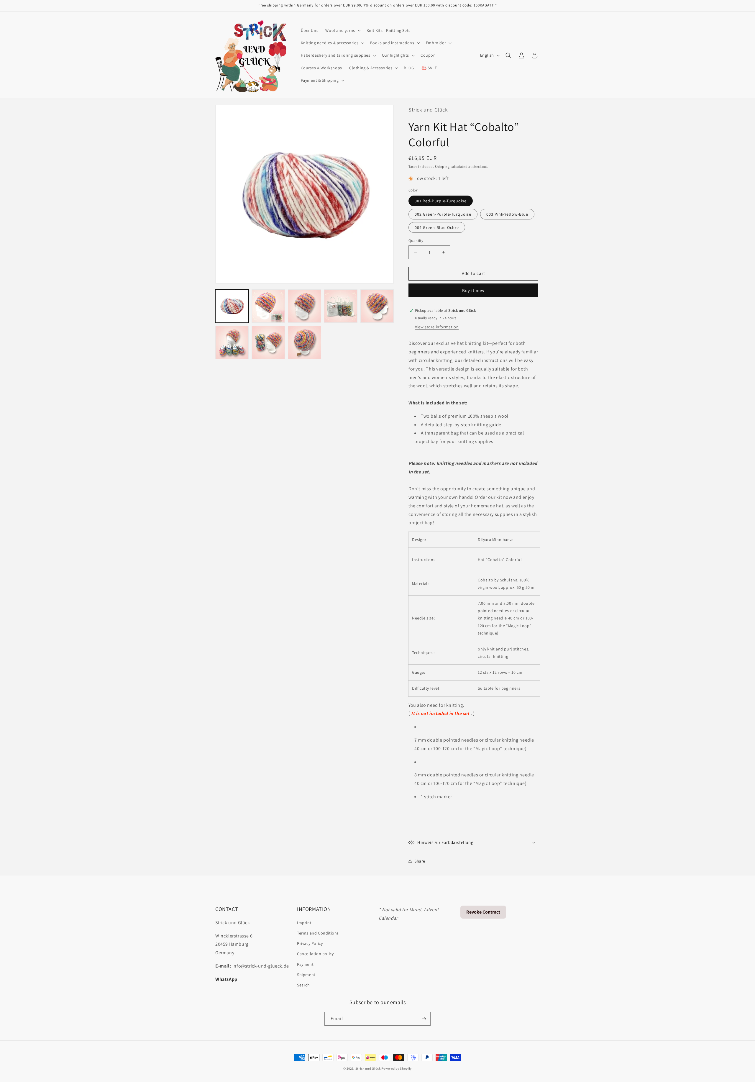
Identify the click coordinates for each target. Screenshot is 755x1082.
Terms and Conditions (318, 932)
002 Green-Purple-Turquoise (443, 214)
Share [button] (419, 861)
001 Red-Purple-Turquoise (441, 201)
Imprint (304, 922)
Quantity (415, 240)
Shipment (306, 974)
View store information (437, 326)
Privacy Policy (310, 943)
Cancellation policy (315, 953)
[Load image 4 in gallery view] (340, 306)
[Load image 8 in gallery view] (304, 342)
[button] (342, 30)
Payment (305, 964)
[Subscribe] (423, 1019)
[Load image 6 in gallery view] (232, 342)
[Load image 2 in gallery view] (268, 306)
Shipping (442, 166)
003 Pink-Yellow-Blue (507, 214)
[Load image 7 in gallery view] (268, 342)
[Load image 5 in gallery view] (377, 306)
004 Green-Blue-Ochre (437, 227)
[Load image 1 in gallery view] (232, 306)
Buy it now (473, 290)
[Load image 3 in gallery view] (304, 306)
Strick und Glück (368, 1068)
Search (303, 984)
